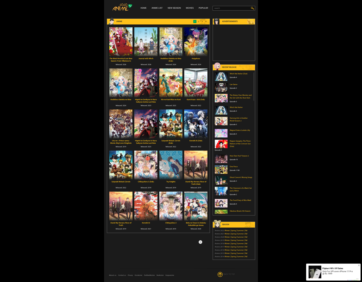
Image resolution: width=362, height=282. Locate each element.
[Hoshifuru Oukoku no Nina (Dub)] (171, 41)
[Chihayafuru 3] (171, 206)
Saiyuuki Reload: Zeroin (121, 182)
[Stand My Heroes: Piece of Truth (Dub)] (195, 165)
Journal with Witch (146, 59)
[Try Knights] (171, 165)
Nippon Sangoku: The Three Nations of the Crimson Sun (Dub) (240, 144)
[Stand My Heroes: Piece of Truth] (120, 206)
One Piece (234, 166)
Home (143, 8)
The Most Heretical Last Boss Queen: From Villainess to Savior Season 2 (121, 61)
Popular (203, 8)
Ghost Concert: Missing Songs (241, 177)
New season (174, 8)
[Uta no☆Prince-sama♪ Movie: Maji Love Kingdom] (120, 123)
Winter (227, 230)
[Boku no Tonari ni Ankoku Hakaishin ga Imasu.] (195, 206)
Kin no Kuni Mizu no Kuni (171, 100)
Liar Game (233, 84)
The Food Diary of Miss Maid (240, 200)
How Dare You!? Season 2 (239, 156)
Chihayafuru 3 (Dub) (146, 182)
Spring (233, 230)
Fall (246, 230)
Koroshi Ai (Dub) (195, 141)
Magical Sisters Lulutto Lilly (240, 130)
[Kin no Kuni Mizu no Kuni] (171, 82)
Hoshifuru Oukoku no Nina (120, 100)
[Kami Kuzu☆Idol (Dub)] (195, 82)
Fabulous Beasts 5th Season (240, 211)
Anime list (157, 8)
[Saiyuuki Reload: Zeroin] (120, 165)
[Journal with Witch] (146, 41)
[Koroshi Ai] (146, 206)
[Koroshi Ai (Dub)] (195, 123)
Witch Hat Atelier (236, 107)
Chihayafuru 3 (170, 223)
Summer (240, 230)
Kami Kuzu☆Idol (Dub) (196, 100)
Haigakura (196, 59)
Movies (190, 8)
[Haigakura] (195, 41)
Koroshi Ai (146, 223)
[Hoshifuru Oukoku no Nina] (120, 82)
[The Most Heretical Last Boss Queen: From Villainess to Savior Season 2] (120, 41)
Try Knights (170, 182)
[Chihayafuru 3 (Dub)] (146, 165)
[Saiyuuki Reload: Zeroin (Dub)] (171, 123)
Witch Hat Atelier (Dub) (238, 74)
